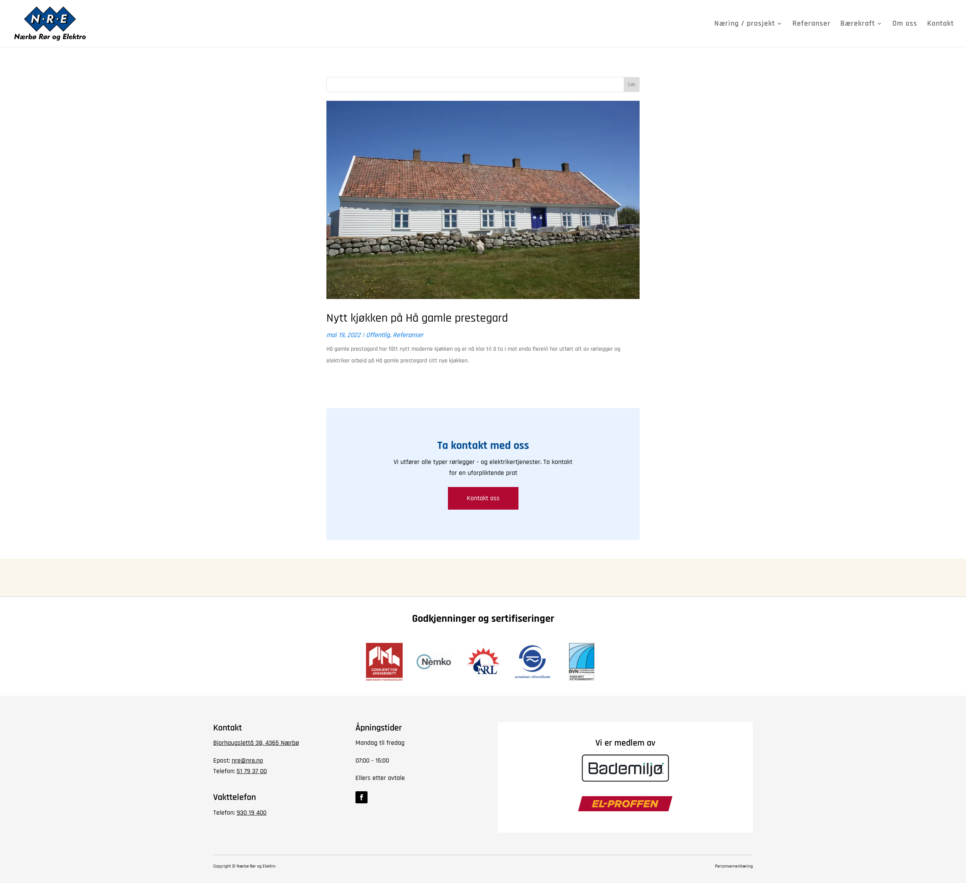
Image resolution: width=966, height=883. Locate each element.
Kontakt (940, 24)
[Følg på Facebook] (361, 797)
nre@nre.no (247, 760)
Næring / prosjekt (744, 24)
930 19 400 (251, 812)
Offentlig (378, 335)
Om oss (904, 24)
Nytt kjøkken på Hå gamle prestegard (417, 318)
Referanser (811, 24)
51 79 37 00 (252, 771)
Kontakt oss (483, 498)
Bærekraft (857, 24)
